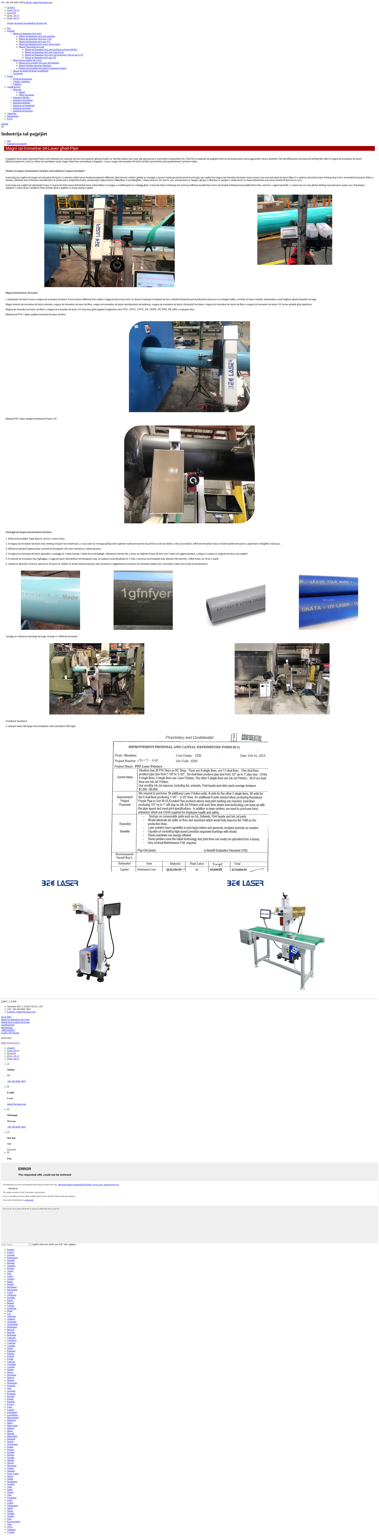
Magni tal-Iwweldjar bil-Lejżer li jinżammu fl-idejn (42, 68)
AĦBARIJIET (8, 1030)
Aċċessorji (18, 73)
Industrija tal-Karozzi (23, 111)
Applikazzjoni (13, 87)
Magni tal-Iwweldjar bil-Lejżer (27, 60)
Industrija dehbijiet (21, 103)
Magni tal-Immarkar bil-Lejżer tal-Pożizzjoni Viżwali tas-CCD (54, 55)
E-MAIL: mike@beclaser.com (38, 2)
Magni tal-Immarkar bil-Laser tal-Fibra (37, 36)
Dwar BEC (6, 1017)
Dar (9, 28)
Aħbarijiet (11, 113)
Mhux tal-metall (26, 95)
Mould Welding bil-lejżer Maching (35, 65)
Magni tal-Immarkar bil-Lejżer (27, 33)
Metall (22, 92)
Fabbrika (17, 84)
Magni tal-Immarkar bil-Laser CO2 (35, 39)
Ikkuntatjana (13, 116)
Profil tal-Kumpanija (22, 79)
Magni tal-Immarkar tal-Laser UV (34, 41)
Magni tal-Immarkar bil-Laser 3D (40, 57)
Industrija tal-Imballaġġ (24, 105)
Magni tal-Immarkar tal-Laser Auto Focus (44, 52)
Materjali (17, 89)
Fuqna (10, 76)
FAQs (10, 119)
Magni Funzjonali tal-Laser (31, 47)
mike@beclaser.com (16, 1104)
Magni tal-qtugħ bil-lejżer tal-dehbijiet (30, 71)
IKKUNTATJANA (10, 1043)
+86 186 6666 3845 (16, 1081)
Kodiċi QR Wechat (10, 1033)
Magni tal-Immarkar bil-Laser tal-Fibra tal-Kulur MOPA (51, 49)
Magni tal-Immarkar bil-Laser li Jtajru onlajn (39, 44)
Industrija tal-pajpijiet (23, 100)
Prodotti (11, 31)
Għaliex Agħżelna (21, 81)
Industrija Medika (21, 97)
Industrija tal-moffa (22, 108)
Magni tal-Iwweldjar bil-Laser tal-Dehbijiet (39, 63)
